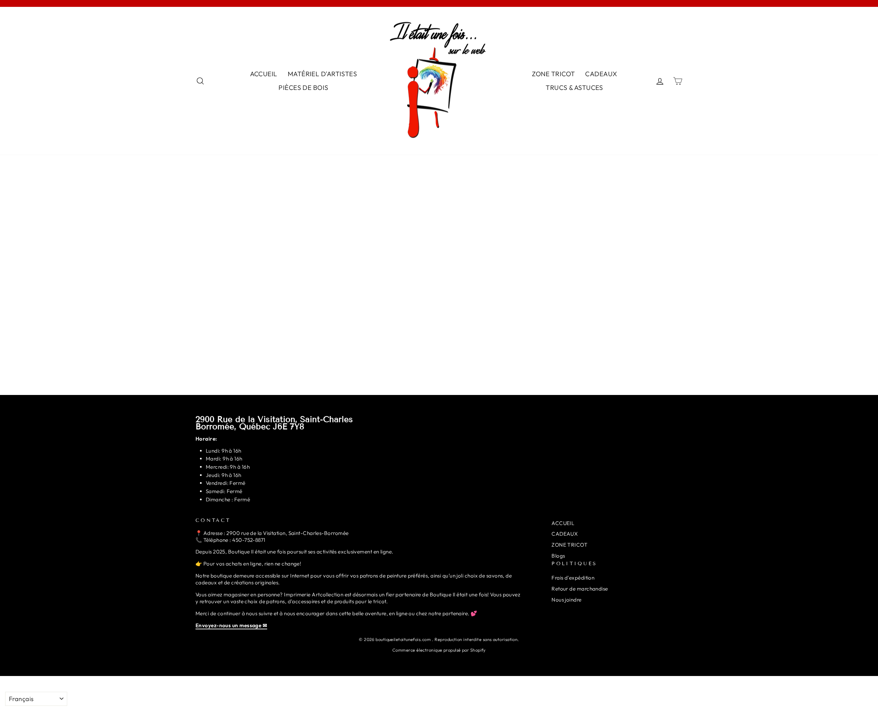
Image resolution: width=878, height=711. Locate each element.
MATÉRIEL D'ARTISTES (322, 74)
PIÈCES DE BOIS (303, 87)
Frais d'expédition (572, 577)
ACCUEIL (263, 74)
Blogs (558, 555)
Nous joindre (566, 599)
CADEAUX (601, 74)
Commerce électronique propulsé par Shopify (439, 650)
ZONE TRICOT (553, 74)
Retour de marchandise (579, 588)
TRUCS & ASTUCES (574, 87)
